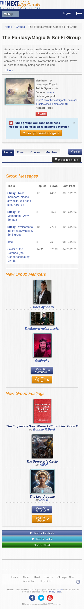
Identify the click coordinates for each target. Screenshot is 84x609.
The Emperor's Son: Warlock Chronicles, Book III (42, 426)
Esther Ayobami (42, 307)
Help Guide (46, 581)
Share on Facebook (43, 533)
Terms (60, 589)
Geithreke (42, 360)
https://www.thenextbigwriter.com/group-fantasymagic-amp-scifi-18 (57, 102)
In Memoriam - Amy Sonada (18, 215)
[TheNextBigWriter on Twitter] (42, 597)
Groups (20, 27)
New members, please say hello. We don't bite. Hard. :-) (19, 198)
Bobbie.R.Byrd (44, 429)
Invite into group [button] (67, 160)
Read (37, 577)
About (26, 577)
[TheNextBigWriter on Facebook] (33, 597)
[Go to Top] (78, 582)
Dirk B (43, 499)
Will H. (43, 464)
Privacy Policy (54, 591)
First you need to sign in (42, 133)
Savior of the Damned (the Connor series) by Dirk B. (18, 254)
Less (10, 70)
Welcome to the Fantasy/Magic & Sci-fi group (20, 230)
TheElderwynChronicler (42, 328)
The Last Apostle (42, 496)
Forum (21, 152)
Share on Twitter (43, 539)
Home (8, 27)
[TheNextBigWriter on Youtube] (51, 597)
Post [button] (76, 152)
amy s (50, 92)
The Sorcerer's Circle (42, 461)
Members (52, 152)
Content (35, 152)
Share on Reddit (42, 545)
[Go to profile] (42, 291)
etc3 (10, 242)
